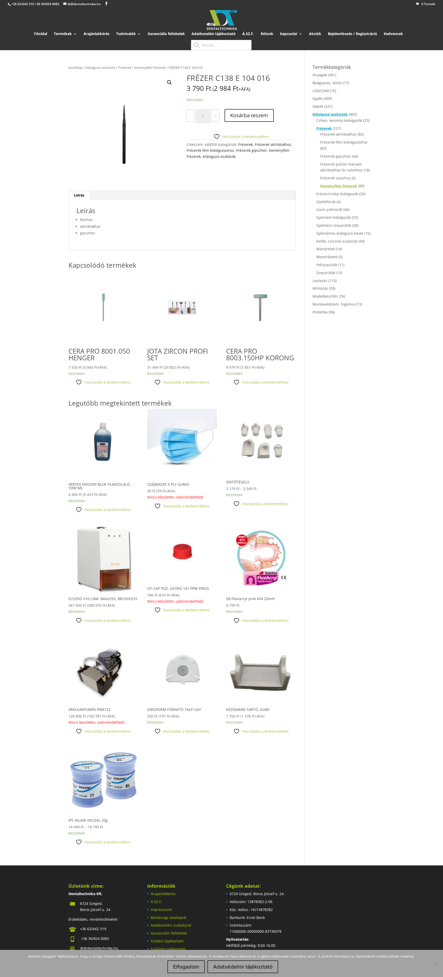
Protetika (320, 312)
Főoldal (40, 34)
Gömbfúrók (326, 201)
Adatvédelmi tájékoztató (243, 967)
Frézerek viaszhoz (335, 178)
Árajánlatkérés (96, 34)
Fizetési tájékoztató (167, 941)
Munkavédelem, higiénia (334, 304)
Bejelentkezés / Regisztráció (352, 34)
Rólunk (267, 34)
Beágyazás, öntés (327, 82)
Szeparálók (325, 272)
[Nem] (436, 963)
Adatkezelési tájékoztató (214, 34)
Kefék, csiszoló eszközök (336, 241)
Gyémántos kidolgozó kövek (339, 233)
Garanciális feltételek (166, 34)
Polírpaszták (326, 264)
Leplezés (320, 280)
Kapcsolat (288, 34)
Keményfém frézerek (150, 67)
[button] (169, 82)
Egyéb (318, 98)
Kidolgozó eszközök (100, 67)
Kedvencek (393, 34)
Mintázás (320, 288)
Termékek (63, 34)
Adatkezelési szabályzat (171, 925)
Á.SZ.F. (248, 34)
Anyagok (320, 74)
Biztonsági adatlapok (168, 917)
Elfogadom (186, 967)
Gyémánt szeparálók (333, 225)
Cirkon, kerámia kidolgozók (339, 120)
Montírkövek (326, 256)
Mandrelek (325, 248)
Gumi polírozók (329, 209)
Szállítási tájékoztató (168, 949)
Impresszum (161, 909)
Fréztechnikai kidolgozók (337, 193)
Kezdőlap (75, 67)
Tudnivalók (126, 34)
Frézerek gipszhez (251, 150)
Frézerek (124, 67)
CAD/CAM (321, 90)
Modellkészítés (325, 296)
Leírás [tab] (79, 195)
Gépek (318, 106)
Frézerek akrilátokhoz (273, 144)
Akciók (315, 34)
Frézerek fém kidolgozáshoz (210, 150)
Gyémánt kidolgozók (333, 217)
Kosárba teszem (249, 115)
